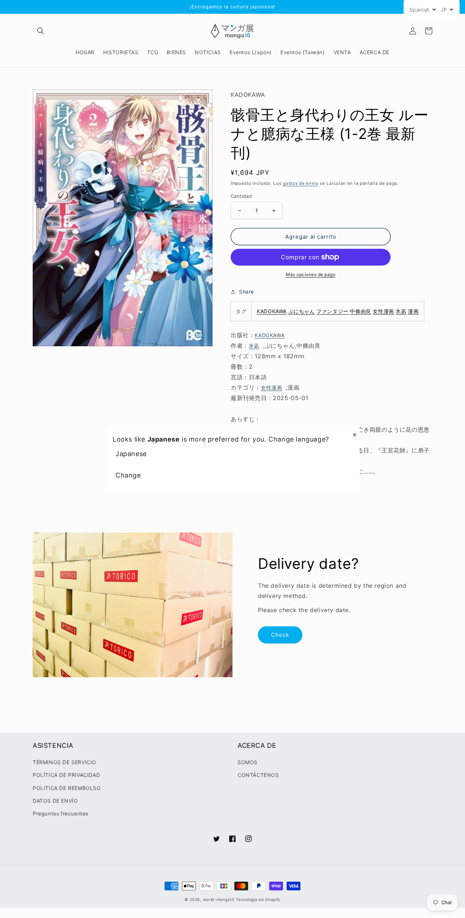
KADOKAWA (272, 311)
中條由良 (360, 311)
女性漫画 (383, 311)
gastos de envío (301, 183)
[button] (41, 31)
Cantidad (241, 196)
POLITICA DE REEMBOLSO (67, 788)
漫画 (413, 311)
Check (280, 634)
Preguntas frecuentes (60, 813)
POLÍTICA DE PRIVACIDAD (66, 775)
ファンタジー (332, 311)
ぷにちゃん (301, 311)
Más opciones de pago (310, 274)
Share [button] (246, 291)
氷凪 (401, 311)
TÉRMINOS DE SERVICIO (64, 762)
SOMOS (248, 762)
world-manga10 (219, 899)
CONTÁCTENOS (258, 775)
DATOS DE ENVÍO (55, 801)
